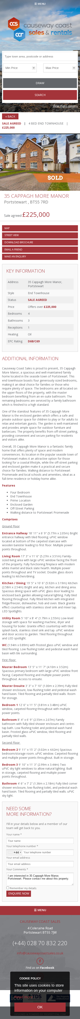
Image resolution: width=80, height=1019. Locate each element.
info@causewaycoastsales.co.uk (40, 953)
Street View (12, 235)
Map (7, 228)
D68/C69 (34, 341)
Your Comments (17, 869)
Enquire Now (18, 893)
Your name (14, 834)
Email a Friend (13, 249)
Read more (23, 997)
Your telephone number (22, 846)
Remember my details (23, 888)
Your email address (18, 857)
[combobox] (14, 852)
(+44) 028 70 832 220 (40, 943)
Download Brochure (19, 242)
